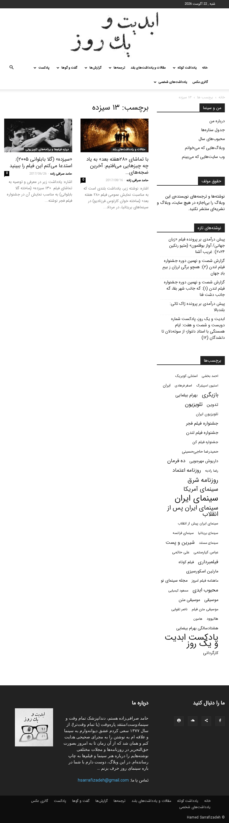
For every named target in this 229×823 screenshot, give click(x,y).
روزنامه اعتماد (186, 470)
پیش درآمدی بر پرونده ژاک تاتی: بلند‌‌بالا (197, 307)
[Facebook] (220, 721)
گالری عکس (200, 82)
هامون (198, 619)
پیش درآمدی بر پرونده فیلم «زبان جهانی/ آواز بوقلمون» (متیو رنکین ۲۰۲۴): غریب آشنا (196, 245)
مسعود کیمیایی (178, 590)
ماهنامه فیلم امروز (205, 581)
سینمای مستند (208, 543)
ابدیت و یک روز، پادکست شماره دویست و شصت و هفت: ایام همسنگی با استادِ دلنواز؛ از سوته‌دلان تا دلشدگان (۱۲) (193, 328)
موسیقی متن (189, 600)
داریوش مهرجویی (203, 461)
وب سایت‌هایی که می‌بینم (203, 156)
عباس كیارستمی (206, 552)
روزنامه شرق (203, 480)
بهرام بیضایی (186, 395)
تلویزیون (193, 404)
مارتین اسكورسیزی (202, 571)
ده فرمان (176, 461)
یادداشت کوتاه (187, 67)
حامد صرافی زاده (137, 180)
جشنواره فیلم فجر (202, 423)
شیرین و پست (180, 542)
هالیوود (212, 619)
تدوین (212, 405)
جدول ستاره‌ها (213, 130)
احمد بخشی (210, 376)
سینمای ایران (196, 499)
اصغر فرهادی (183, 385)
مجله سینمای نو (174, 580)
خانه (205, 67)
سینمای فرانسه (183, 533)
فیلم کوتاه (186, 562)
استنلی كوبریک (186, 376)
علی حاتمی (180, 552)
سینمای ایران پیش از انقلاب (198, 523)
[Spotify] (179, 721)
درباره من (217, 121)
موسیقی (211, 600)
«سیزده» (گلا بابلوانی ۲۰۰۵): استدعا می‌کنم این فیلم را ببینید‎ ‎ (40, 162)
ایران (167, 385)
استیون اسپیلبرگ (207, 385)
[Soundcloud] (192, 721)
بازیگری (210, 395)
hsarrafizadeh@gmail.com (103, 780)
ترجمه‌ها (119, 67)
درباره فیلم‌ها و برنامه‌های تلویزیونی (47, 149)
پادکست (43, 67)
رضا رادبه (211, 470)
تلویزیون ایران (207, 414)
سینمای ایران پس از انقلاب (192, 511)
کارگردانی (210, 653)
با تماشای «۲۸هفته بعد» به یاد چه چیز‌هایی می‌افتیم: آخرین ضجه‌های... (117, 165)
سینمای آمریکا (200, 489)
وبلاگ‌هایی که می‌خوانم (205, 148)
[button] (11, 68)
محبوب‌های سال (212, 139)
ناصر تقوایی (179, 609)
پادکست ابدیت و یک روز (191, 640)
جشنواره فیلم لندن (202, 433)
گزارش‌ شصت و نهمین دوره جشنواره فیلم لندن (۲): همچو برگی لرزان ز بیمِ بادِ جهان (194, 267)
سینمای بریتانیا (208, 533)
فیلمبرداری (208, 562)
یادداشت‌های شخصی (173, 82)
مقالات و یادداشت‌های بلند (148, 67)
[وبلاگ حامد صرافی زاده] (114, 34)
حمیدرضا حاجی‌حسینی (200, 451)
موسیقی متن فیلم (205, 609)
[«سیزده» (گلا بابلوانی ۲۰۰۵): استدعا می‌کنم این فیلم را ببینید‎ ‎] (38, 135)
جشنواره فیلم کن (205, 442)
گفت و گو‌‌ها (69, 67)
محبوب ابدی (205, 590)
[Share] (206, 721)
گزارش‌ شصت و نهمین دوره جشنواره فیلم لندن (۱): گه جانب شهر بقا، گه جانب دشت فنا (194, 288)
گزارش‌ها (95, 67)
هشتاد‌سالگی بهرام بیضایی (197, 628)
